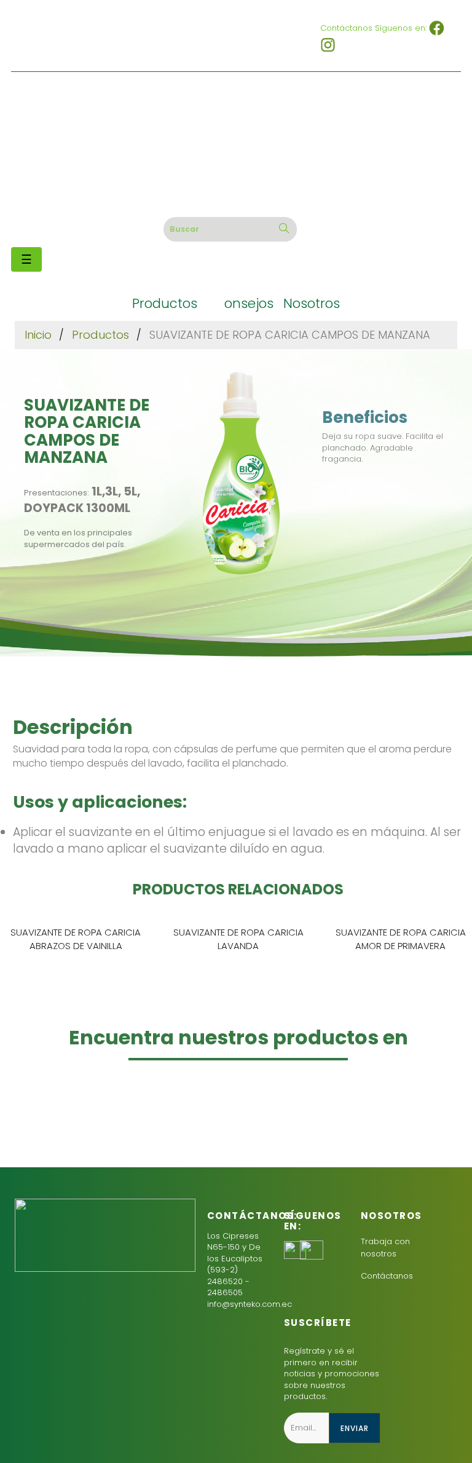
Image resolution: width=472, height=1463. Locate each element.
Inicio (38, 334)
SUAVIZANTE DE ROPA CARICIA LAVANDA (238, 939)
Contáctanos (387, 1276)
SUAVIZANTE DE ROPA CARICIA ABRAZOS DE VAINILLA (75, 939)
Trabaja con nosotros (385, 1248)
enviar (354, 1428)
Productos (100, 334)
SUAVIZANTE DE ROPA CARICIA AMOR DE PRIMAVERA (401, 939)
